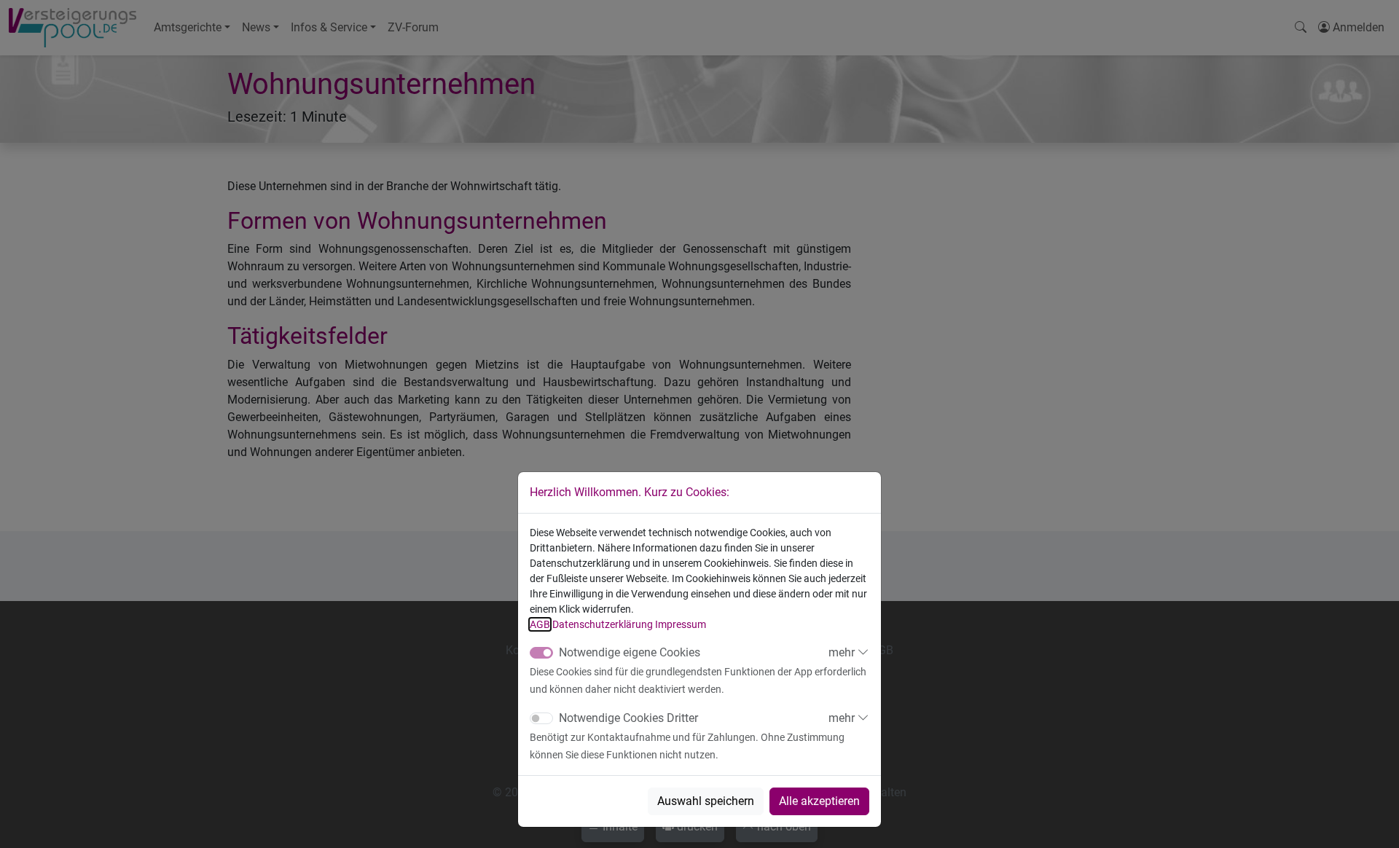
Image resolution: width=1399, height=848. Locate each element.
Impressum (680, 624)
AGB (540, 624)
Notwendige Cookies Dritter (628, 718)
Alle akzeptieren (819, 801)
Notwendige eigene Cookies (629, 652)
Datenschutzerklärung (602, 624)
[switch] (541, 718)
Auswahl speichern (705, 801)
